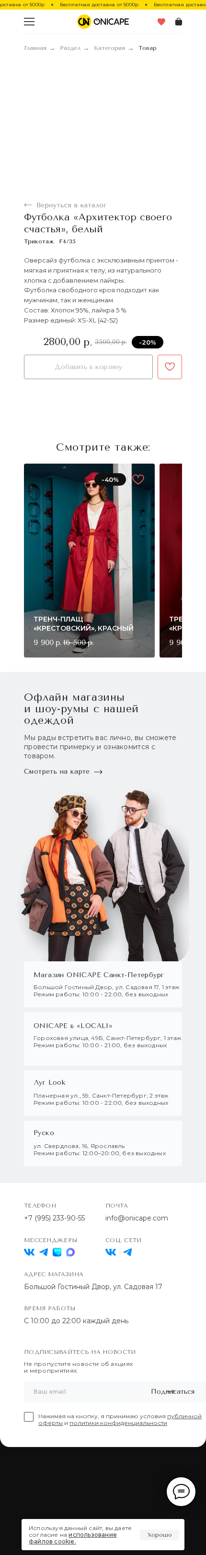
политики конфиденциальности (118, 1422)
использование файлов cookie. (73, 1538)
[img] (110, 1252)
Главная (35, 48)
